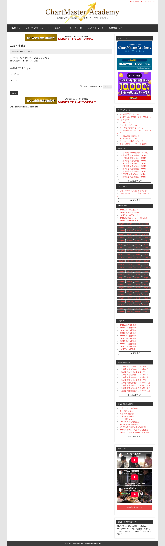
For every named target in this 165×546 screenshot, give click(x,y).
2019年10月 (121, 271)
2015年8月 (138, 311)
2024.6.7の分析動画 (127, 349)
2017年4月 (137, 294)
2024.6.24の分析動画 (128, 328)
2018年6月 (121, 284)
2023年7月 (146, 231)
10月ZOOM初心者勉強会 (129, 422)
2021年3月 (145, 254)
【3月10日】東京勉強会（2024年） (134, 171)
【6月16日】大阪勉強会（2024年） (134, 155)
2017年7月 (146, 291)
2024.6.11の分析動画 (128, 346)
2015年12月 (137, 308)
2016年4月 (137, 305)
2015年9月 (129, 311)
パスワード (14, 81)
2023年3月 (145, 234)
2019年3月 (145, 274)
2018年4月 (137, 284)
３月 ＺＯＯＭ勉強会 (129, 408)
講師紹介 (58, 28)
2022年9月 (129, 241)
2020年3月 (145, 264)
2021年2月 (121, 257)
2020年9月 (129, 261)
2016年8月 (138, 301)
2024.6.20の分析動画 (128, 330)
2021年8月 (138, 251)
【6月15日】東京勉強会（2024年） (134, 158)
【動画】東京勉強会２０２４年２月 (134, 377)
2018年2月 (121, 288)
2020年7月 (146, 261)
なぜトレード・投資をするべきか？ (134, 191)
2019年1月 (129, 278)
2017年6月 (121, 294)
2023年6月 (121, 234)
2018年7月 (146, 281)
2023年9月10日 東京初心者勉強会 (134, 430)
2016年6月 (121, 305)
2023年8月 (138, 231)
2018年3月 (145, 284)
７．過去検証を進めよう (129, 136)
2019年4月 (137, 274)
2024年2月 (121, 227)
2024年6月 (121, 224)
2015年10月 (121, 311)
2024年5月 (129, 224)
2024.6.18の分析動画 (128, 336)
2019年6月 (121, 274)
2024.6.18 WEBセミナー (130, 215)
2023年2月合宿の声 (135, 507)
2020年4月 (137, 264)
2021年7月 (146, 251)
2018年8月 (138, 281)
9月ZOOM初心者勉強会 (129, 424)
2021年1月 (129, 257)
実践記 (14, 93)
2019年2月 (121, 278)
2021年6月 (121, 254)
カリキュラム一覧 (74, 28)
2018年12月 (137, 278)
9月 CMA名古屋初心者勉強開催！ (133, 427)
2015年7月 (146, 311)
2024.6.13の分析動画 (128, 341)
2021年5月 (129, 254)
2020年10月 (121, 261)
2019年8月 (138, 271)
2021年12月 (137, 247)
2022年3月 (145, 244)
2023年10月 (121, 231)
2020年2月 (121, 268)
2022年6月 (121, 244)
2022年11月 (146, 237)
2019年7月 (146, 271)
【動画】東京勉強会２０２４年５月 (134, 366)
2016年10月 (121, 301)
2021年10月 (121, 251)
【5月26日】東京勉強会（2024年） (134, 161)
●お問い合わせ (134, 1)
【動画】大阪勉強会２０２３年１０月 (135, 391)
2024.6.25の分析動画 (128, 325)
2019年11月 (146, 268)
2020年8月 (138, 261)
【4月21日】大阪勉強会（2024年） (134, 166)
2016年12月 (137, 298)
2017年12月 (137, 288)
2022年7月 (146, 241)
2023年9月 (129, 231)
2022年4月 (137, 244)
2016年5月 (129, 305)
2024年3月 (145, 224)
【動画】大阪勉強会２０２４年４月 (134, 369)
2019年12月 (137, 268)
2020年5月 (129, 264)
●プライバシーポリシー (148, 1)
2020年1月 (129, 268)
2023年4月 (137, 234)
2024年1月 (129, 227)
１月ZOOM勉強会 (127, 414)
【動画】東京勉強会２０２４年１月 (134, 380)
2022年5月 (129, 244)
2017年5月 (129, 294)
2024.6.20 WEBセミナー (129, 212)
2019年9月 (129, 271)
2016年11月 (146, 298)
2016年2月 (121, 308)
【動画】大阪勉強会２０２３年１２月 (135, 383)
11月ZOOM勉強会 (127, 419)
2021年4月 (137, 254)
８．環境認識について (129, 138)
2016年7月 (146, 301)
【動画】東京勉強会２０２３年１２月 (135, 385)
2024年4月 (137, 224)
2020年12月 (137, 257)
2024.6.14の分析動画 (128, 338)
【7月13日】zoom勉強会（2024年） (134, 153)
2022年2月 (121, 247)
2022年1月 (129, 247)
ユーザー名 (14, 74)
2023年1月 (129, 237)
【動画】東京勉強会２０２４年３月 (134, 375)
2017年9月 (129, 291)
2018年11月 (146, 278)
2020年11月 (146, 257)
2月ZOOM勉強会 (126, 411)
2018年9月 (129, 281)
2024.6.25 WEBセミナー (130, 210)
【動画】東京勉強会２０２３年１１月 (135, 388)
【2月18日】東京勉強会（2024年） (134, 177)
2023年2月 (121, 237)
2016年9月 (129, 301)
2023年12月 (137, 227)
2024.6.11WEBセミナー (129, 221)
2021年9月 (129, 251)
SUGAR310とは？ (115, 28)
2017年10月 (121, 291)
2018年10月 (121, 281)
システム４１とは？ (95, 28)
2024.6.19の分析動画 (128, 333)
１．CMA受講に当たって (130, 114)
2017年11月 (146, 288)
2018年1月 (129, 288)
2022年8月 (138, 241)
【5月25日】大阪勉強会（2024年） (134, 163)
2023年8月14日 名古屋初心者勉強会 (134, 432)
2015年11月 (146, 308)
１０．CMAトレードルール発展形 (133, 144)
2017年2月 (121, 298)
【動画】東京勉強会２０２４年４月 (134, 372)
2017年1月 (129, 298)
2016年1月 (129, 308)
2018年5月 (129, 284)
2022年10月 (121, 241)
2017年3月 (145, 294)
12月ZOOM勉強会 (127, 416)
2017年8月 (138, 291)
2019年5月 (129, 274)
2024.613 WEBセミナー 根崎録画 (133, 218)
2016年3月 (145, 305)
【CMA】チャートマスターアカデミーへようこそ (29, 28)
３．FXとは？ (125, 122)
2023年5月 (129, 234)
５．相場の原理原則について (131, 128)
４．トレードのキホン (129, 125)
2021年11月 (146, 247)
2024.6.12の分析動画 (128, 344)
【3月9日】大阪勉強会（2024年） (133, 174)
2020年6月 (121, 264)
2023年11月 (146, 227)
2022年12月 (137, 237)
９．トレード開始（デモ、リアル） (134, 141)
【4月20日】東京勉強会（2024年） (134, 169)
